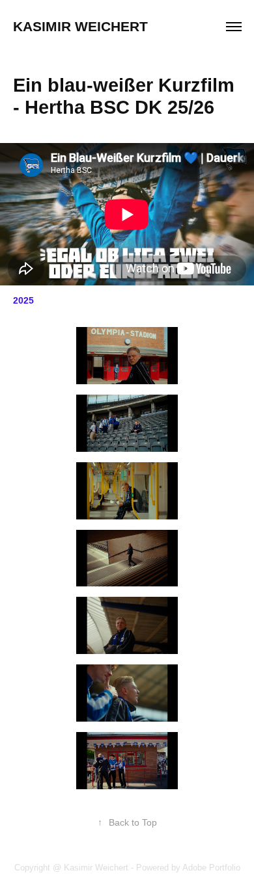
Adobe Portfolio (211, 867)
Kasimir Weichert (80, 26)
